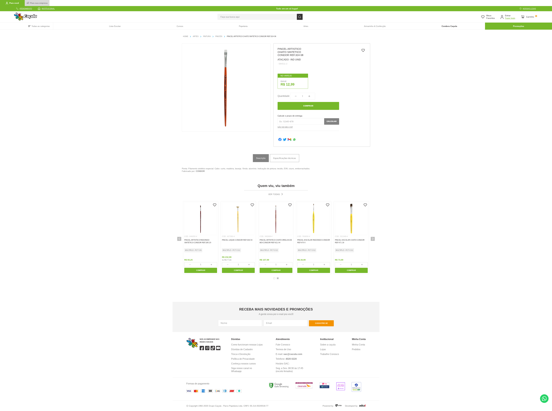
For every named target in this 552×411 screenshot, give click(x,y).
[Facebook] (280, 140)
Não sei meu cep (285, 127)
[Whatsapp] (294, 140)
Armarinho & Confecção (375, 26)
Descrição (261, 158)
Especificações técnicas (284, 158)
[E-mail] (289, 140)
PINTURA (207, 36)
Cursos (180, 26)
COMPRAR (200, 270)
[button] (179, 239)
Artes (305, 26)
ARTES (196, 36)
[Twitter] (284, 140)
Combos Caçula (449, 26)
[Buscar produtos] (300, 17)
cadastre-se (321, 323)
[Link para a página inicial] (187, 36)
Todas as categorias (40, 26)
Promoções (518, 26)
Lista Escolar (115, 26)
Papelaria (243, 26)
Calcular (332, 121)
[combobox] (260, 17)
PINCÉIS (218, 36)
